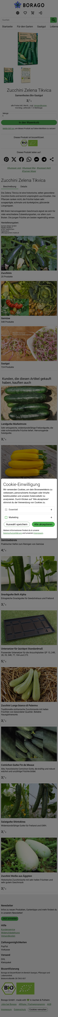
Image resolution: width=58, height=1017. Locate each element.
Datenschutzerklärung (12, 533)
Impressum (38, 533)
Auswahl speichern (17, 524)
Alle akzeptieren (43, 524)
